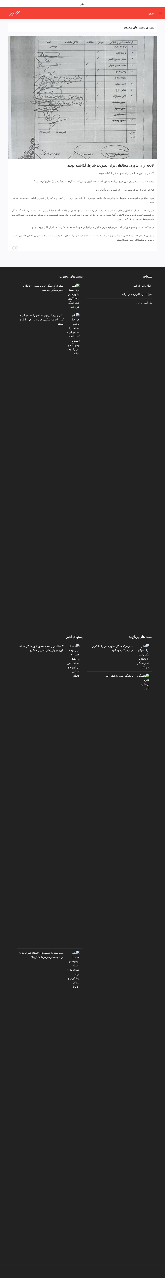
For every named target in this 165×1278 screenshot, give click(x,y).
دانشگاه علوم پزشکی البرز (118, 675)
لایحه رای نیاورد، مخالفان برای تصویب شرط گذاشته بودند (110, 165)
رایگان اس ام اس (142, 285)
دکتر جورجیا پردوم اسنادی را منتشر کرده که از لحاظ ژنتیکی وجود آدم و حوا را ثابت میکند (42, 319)
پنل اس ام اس (144, 302)
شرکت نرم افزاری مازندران (137, 294)
